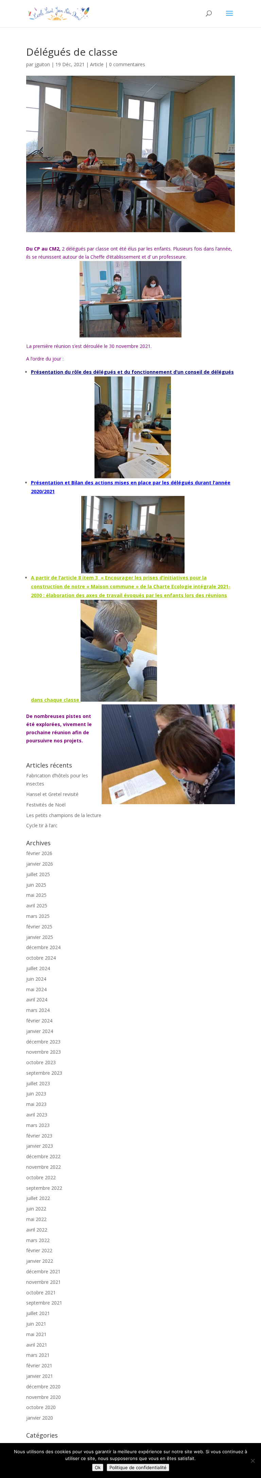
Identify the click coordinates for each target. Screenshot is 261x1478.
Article (97, 64)
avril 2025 (36, 905)
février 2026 (39, 853)
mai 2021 (36, 1334)
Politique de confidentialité (138, 1467)
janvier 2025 (39, 937)
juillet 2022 (38, 1198)
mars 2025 (38, 916)
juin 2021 (36, 1323)
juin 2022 (36, 1208)
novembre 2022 (43, 1167)
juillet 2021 (38, 1313)
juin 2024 (36, 979)
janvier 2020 (39, 1418)
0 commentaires (127, 64)
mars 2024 (38, 1010)
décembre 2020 (43, 1386)
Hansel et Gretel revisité (52, 794)
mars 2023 (38, 1125)
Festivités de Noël (46, 804)
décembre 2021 (43, 1271)
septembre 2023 (44, 1073)
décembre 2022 (43, 1156)
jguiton (42, 64)
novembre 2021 (43, 1282)
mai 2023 (36, 1104)
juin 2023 (36, 1093)
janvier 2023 (39, 1146)
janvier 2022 (39, 1261)
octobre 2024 (41, 958)
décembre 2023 (43, 1041)
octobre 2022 (41, 1177)
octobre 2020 (41, 1407)
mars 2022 (38, 1240)
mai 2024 (36, 989)
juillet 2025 (38, 874)
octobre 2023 (41, 1062)
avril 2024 (36, 999)
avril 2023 (36, 1114)
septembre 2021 (44, 1302)
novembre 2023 (43, 1052)
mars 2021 (38, 1355)
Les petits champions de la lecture (63, 815)
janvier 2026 (39, 864)
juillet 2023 (38, 1083)
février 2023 (39, 1135)
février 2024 (39, 1020)
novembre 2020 (43, 1397)
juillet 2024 (38, 968)
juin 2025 (36, 885)
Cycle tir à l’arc (41, 825)
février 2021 (39, 1365)
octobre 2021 (41, 1292)
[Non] (252, 1460)
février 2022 (39, 1250)
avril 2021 (36, 1345)
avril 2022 (36, 1229)
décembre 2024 (43, 947)
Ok (98, 1467)
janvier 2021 (39, 1376)
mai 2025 (36, 895)
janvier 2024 (39, 1031)
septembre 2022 (44, 1188)
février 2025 (39, 926)
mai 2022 (36, 1219)
